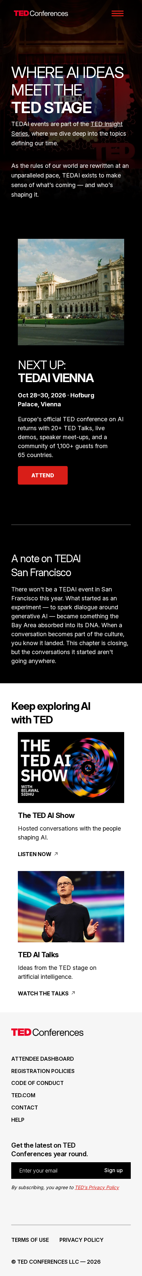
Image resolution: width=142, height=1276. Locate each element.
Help (17, 1119)
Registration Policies (43, 1071)
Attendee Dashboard (42, 1058)
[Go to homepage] (39, 13)
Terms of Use (30, 1240)
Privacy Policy (81, 1240)
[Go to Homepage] (47, 1033)
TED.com (23, 1095)
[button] (117, 13)
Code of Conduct (37, 1083)
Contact (24, 1107)
